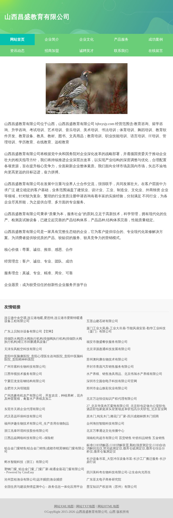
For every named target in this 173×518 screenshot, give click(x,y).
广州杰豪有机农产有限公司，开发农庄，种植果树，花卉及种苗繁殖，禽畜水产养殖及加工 (43, 397)
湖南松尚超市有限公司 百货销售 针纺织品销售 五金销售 (125, 438)
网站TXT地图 (85, 506)
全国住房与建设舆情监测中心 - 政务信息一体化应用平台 (43, 486)
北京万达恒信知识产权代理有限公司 (111, 398)
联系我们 (121, 51)
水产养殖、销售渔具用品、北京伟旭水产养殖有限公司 (124, 374)
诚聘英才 (86, 51)
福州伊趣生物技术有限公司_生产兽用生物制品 (36, 423)
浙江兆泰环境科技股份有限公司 (26, 430)
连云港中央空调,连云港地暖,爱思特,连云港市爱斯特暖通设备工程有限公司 (43, 319)
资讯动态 (17, 51)
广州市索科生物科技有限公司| (25, 366)
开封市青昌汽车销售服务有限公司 (110, 366)
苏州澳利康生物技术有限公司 (106, 359)
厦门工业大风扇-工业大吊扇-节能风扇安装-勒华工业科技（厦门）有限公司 (126, 330)
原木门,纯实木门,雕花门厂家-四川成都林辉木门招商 (122, 416)
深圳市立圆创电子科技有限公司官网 (111, 381)
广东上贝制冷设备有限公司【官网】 (29, 331)
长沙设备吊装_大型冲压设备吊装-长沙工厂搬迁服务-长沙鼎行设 (126, 460)
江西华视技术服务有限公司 (23, 374)
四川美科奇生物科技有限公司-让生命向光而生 (118, 472)
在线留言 (155, 51)
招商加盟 (52, 51)
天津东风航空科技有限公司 (23, 349)
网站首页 (17, 39)
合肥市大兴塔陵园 (17, 388)
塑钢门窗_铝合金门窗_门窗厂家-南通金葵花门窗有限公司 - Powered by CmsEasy (44, 471)
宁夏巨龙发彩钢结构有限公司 (24, 381)
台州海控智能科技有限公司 (105, 423)
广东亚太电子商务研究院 (103, 479)
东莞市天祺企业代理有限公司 (24, 409)
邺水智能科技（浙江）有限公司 (26, 462)
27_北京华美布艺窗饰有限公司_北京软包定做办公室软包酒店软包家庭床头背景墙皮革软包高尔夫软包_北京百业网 (126, 407)
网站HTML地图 (108, 506)
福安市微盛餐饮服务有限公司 (106, 342)
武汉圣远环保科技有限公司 (23, 416)
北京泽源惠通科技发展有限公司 (108, 349)
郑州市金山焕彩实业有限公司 (106, 388)
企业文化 (86, 39)
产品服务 (121, 39)
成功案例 (155, 39)
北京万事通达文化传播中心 (105, 430)
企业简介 (52, 39)
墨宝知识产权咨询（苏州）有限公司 (111, 486)
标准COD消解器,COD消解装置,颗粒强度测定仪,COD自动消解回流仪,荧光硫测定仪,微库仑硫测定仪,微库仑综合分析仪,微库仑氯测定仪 (126, 448)
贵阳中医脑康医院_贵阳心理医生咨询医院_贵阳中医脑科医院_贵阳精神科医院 (43, 358)
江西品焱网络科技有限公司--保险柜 (29, 438)
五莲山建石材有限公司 (102, 321)
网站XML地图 (64, 506)
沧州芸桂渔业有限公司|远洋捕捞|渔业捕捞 (33, 479)
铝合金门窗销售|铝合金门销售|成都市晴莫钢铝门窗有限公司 (44, 450)
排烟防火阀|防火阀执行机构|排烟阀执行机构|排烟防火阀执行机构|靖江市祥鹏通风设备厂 (43, 340)
